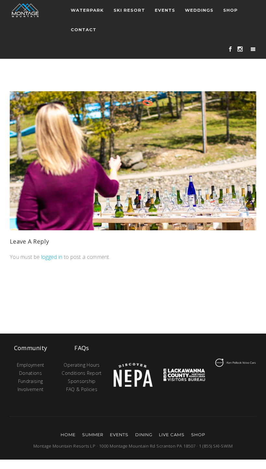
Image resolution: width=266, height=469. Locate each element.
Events (119, 434)
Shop (230, 10)
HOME (68, 434)
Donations (30, 373)
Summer (92, 434)
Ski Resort (129, 10)
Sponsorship (81, 381)
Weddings (199, 10)
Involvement (30, 389)
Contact (83, 29)
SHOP (198, 434)
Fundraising (30, 381)
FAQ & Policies (81, 389)
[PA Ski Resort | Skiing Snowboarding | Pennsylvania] (25, 9)
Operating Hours (82, 365)
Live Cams (172, 434)
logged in (52, 256)
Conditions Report (82, 373)
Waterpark (87, 10)
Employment (30, 365)
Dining (143, 434)
